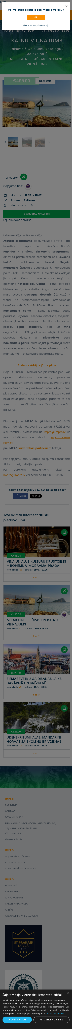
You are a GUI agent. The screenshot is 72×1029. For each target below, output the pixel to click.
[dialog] (36, 1009)
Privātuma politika (55, 1013)
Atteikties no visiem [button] (51, 1019)
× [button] (68, 993)
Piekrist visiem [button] (17, 1019)
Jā (36, 17)
